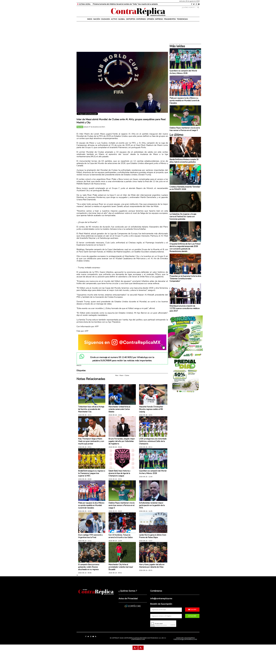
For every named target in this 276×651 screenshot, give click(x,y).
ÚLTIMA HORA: (84, 4)
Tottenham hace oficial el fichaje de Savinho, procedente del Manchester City (91, 409)
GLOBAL (121, 19)
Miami (121, 375)
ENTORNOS (141, 19)
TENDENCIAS (182, 19)
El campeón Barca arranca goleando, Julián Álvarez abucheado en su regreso (88, 567)
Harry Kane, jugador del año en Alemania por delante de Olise (151, 565)
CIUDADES (105, 19)
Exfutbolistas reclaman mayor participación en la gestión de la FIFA (152, 505)
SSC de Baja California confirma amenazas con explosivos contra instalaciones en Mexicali (126, 4)
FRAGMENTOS (170, 19)
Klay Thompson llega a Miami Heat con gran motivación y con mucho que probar (91, 441)
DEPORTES (130, 19)
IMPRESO (159, 19)
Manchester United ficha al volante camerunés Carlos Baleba (119, 409)
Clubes (127, 375)
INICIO (89, 19)
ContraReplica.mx (138, 639)
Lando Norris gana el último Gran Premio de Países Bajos (152, 536)
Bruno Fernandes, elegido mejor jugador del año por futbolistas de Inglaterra (122, 441)
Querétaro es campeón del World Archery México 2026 (152, 472)
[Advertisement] (122, 37)
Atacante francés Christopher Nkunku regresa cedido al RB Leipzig (151, 409)
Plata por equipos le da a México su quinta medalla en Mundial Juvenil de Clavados (91, 505)
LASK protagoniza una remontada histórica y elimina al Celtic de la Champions (152, 441)
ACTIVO (114, 19)
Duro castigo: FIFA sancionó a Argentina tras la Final (90, 536)
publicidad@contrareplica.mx (185, 639)
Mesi (116, 375)
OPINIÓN (150, 19)
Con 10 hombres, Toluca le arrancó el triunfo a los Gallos (121, 536)
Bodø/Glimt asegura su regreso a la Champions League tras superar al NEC (91, 473)
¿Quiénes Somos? (188, 7)
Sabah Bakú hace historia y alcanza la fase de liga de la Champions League (119, 473)
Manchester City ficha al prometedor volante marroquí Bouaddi (121, 567)
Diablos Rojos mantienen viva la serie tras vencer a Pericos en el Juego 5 (121, 505)
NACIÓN (96, 19)
